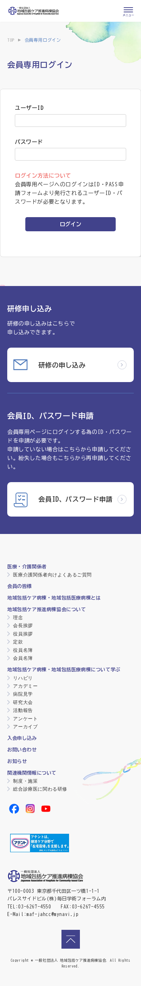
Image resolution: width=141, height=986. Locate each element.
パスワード (29, 142)
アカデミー (25, 686)
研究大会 (23, 702)
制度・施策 (25, 781)
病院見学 (23, 694)
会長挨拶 (23, 625)
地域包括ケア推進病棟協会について (46, 609)
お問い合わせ (22, 749)
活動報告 (23, 710)
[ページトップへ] (70, 939)
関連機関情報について (31, 772)
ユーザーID (29, 108)
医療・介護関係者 (27, 566)
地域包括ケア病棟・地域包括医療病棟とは (54, 597)
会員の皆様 (19, 586)
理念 (18, 617)
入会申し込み (22, 738)
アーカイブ (25, 726)
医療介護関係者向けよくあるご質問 (52, 574)
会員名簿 (23, 658)
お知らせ (17, 761)
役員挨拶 (23, 633)
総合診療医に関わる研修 (40, 789)
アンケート (25, 718)
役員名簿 (23, 650)
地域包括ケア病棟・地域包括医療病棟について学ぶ (63, 669)
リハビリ (23, 678)
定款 (18, 641)
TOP (10, 40)
